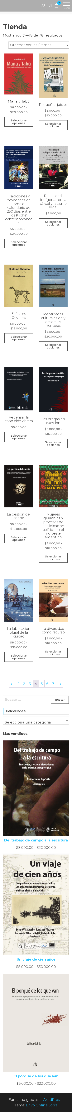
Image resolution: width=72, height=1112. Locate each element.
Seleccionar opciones (19, 122)
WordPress (52, 1100)
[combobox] (36, 721)
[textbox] (36, 722)
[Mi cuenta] (51, 5)
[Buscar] (43, 5)
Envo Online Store (42, 1105)
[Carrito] (56, 6)
